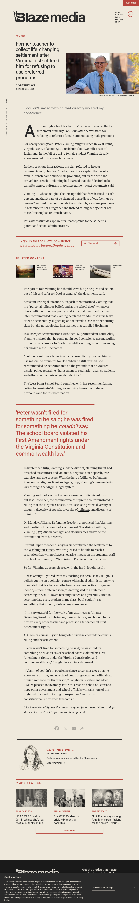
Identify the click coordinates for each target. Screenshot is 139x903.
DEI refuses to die (117, 266)
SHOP (117, 22)
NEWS (117, 12)
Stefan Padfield (62, 811)
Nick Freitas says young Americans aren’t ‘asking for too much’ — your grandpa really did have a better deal (107, 820)
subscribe (131, 3)
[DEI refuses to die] (100, 271)
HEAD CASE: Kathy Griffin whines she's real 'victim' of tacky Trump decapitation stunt (30, 820)
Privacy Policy (46, 245)
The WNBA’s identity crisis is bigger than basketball (66, 820)
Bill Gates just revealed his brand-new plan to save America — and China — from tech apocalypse (42, 268)
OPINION (119, 15)
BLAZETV (119, 19)
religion (83, 509)
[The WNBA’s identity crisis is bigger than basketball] (69, 798)
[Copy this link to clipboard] (82, 728)
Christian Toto (24, 811)
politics (21, 36)
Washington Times (41, 550)
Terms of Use (58, 245)
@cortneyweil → (55, 763)
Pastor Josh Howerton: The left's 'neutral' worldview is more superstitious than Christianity (80, 268)
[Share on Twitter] (65, 728)
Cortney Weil (27, 85)
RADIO (118, 17)
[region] (69, 888)
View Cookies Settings (103, 888)
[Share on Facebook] (56, 728)
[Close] (135, 888)
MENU (131, 14)
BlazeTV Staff (99, 811)
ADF (43, 595)
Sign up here (76, 712)
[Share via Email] (74, 728)
